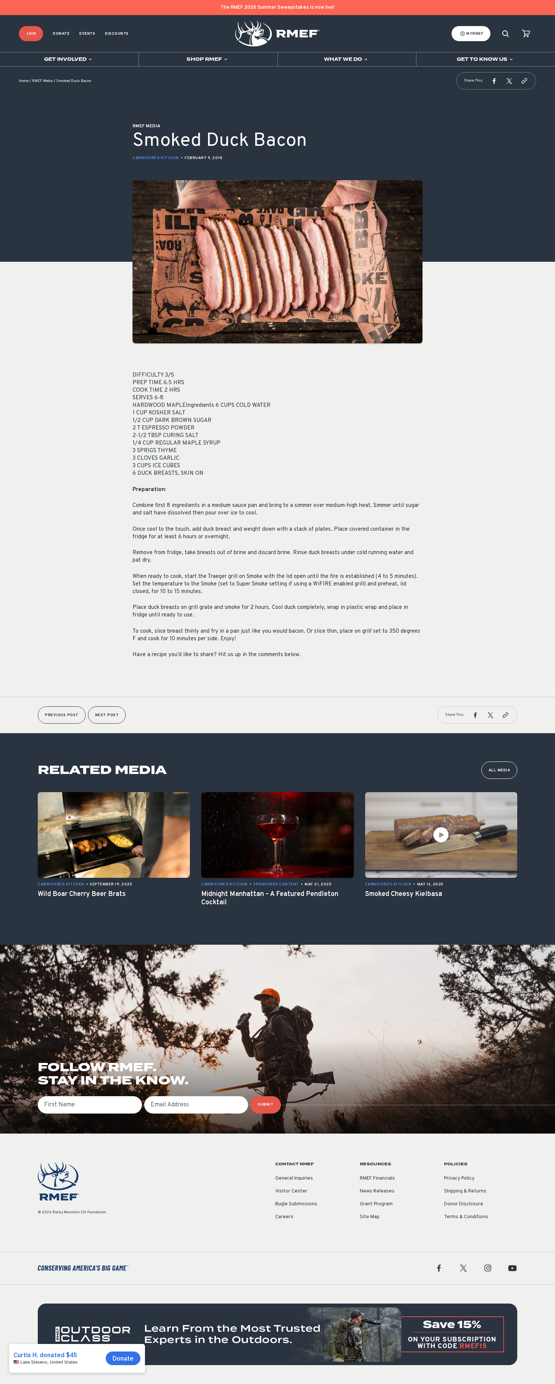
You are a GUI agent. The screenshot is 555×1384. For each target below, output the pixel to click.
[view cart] (526, 34)
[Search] (505, 34)
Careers (284, 1217)
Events (87, 33)
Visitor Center (291, 1191)
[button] (494, 80)
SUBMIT (265, 1104)
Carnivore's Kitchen (156, 158)
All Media (499, 770)
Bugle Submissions (296, 1204)
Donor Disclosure (463, 1204)
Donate (61, 33)
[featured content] (277, 1334)
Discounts (117, 33)
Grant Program (376, 1204)
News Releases (377, 1191)
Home (24, 81)
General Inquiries (294, 1178)
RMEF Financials (377, 1178)
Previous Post (62, 715)
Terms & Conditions (466, 1217)
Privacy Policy (459, 1178)
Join (31, 33)
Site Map (369, 1217)
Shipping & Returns (465, 1191)
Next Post (107, 715)
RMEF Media (42, 81)
